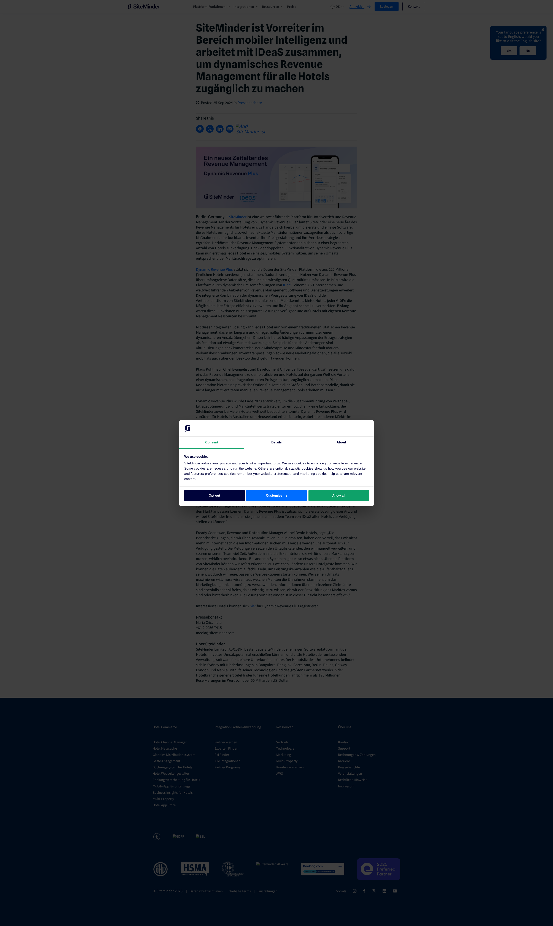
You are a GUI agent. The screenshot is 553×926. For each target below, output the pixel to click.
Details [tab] (276, 442)
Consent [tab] (211, 442)
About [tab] (341, 442)
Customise (274, 495)
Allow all (338, 495)
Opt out (214, 495)
